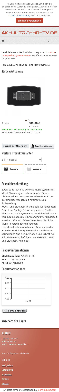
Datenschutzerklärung (19, 15)
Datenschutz (7, 369)
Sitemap (5, 383)
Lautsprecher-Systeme (12, 55)
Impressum (7, 374)
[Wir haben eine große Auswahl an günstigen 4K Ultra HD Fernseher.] (29, 32)
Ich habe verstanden (29, 20)
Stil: (4, 160)
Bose (27, 55)
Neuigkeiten (7, 365)
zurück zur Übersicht (15, 146)
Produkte (50, 52)
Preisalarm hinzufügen (14, 310)
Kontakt (5, 379)
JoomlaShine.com (47, 389)
